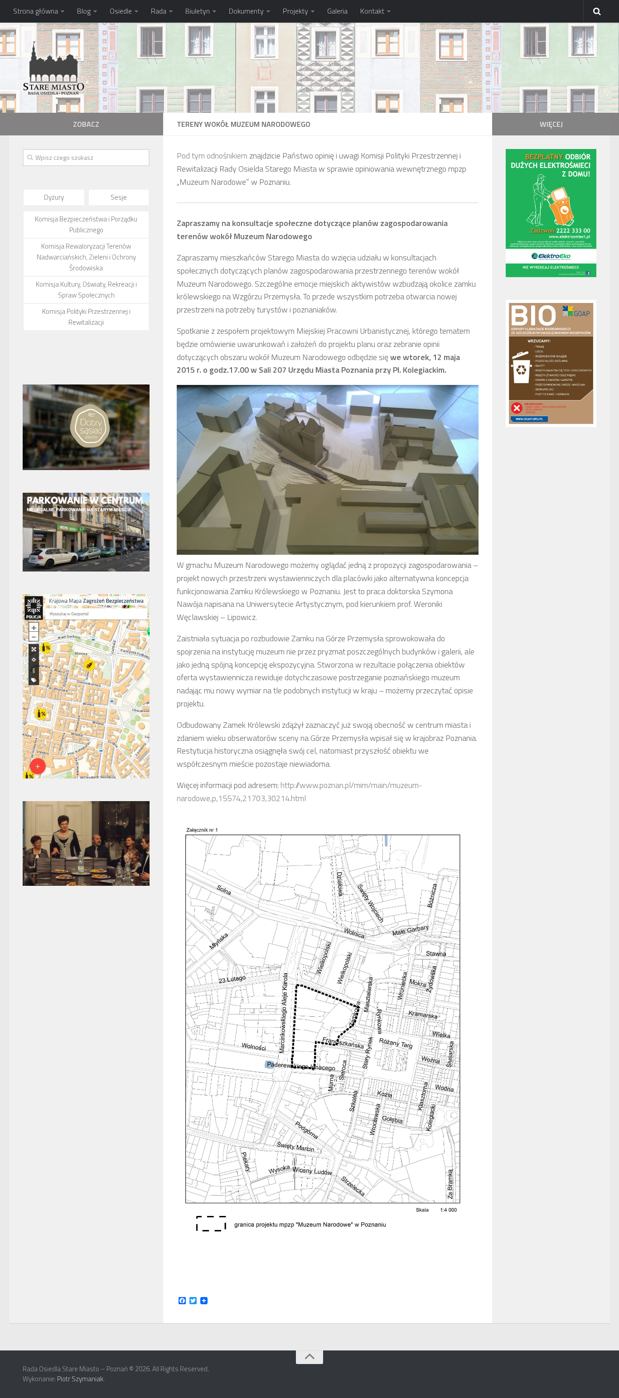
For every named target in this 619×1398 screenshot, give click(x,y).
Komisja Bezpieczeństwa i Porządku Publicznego (86, 224)
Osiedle (121, 10)
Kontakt (372, 10)
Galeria (337, 10)
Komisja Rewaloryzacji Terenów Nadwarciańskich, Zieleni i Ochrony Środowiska (86, 257)
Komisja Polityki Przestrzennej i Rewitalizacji (86, 316)
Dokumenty (246, 10)
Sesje (119, 197)
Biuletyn (197, 10)
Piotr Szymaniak (80, 1379)
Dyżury (54, 197)
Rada (158, 10)
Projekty (295, 10)
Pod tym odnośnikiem (212, 155)
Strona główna (35, 10)
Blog (84, 10)
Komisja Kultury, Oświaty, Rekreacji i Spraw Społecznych (86, 289)
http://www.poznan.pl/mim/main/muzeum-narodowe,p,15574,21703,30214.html (299, 791)
